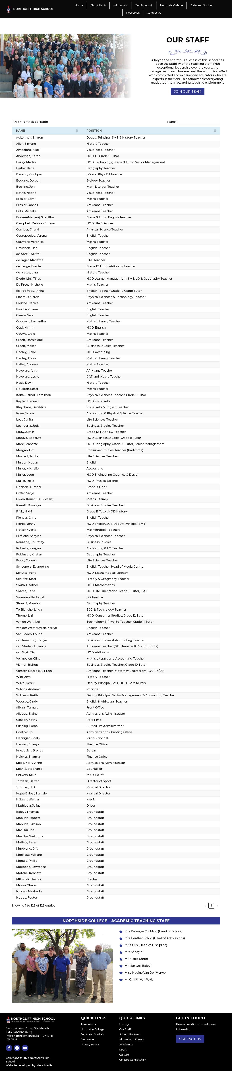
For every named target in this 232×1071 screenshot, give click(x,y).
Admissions (120, 5)
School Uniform (129, 1034)
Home (79, 5)
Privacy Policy (90, 1044)
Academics (126, 1044)
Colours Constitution (132, 1059)
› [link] (217, 905)
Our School (142, 5)
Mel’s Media (44, 1065)
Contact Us (154, 12)
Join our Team (187, 92)
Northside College (171, 5)
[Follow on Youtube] (25, 1048)
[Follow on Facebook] (9, 1048)
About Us (96, 5)
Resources (133, 12)
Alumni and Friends (132, 1039)
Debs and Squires (201, 5)
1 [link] (211, 905)
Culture (124, 1054)
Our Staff (125, 1029)
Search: (172, 121)
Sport (123, 1049)
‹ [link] (205, 905)
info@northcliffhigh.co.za (22, 1035)
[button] (77, 131)
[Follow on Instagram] (17, 1048)
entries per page (36, 121)
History (124, 1024)
